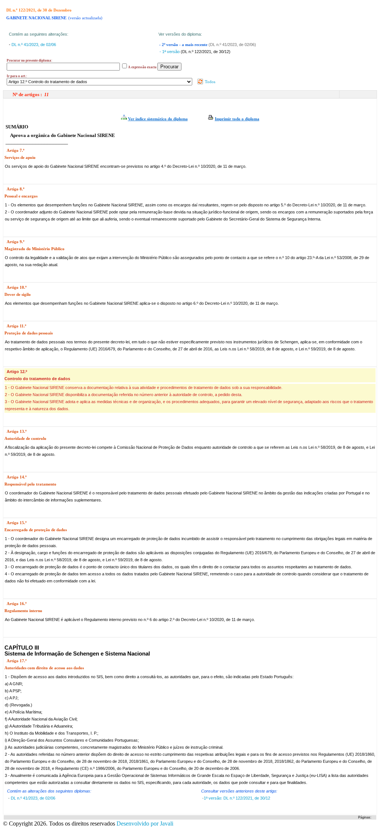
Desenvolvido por (145, 823)
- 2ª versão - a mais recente (184, 45)
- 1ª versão (170, 51)
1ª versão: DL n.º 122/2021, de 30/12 (237, 798)
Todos (209, 81)
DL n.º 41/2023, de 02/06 (34, 44)
